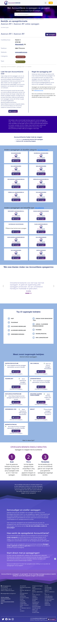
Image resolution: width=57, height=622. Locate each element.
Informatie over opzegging (16, 373)
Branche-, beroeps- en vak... (25, 591)
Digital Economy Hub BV (43, 618)
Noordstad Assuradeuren (41, 153)
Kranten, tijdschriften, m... (37, 592)
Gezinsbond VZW (10, 409)
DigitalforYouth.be (11, 363)
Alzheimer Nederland (18, 330)
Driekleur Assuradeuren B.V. (41, 179)
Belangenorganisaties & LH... (25, 588)
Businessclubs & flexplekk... (24, 594)
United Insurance (41, 250)
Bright (32, 409)
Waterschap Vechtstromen (16, 224)
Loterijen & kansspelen (35, 598)
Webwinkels (47, 605)
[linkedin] (10, 619)
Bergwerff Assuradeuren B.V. (16, 211)
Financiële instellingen (23, 601)
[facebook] (6, 619)
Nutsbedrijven (35, 602)
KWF (12, 318)
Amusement (23, 586)
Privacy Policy (37, 620)
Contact (3, 600)
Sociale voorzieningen (48, 586)
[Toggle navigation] (45, 2)
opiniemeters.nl (35, 378)
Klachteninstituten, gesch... (36, 589)
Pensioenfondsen (36, 606)
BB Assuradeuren (16, 153)
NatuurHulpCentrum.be (13, 394)
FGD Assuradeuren (41, 192)
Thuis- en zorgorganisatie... (49, 595)
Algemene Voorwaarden (44, 620)
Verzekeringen (20, 57)
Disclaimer (32, 620)
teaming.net (9, 378)
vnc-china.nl (34, 363)
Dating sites (23, 596)
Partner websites (5, 597)
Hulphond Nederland (18, 326)
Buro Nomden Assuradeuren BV (16, 237)
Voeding (47, 602)
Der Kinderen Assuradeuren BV (16, 179)
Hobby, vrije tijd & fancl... (24, 605)
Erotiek (21, 599)
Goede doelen (23, 603)
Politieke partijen (36, 608)
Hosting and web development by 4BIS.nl (37, 619)
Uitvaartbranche (48, 597)
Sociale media (35, 612)
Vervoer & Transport (49, 599)
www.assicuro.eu (21, 52)
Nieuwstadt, (19, 44)
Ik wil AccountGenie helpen (7, 601)
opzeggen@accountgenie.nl (9, 593)
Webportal (47, 603)
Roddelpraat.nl (41, 333)
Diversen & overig (24, 597)
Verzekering (20, 61)
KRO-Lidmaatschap (42, 337)
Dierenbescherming (17, 334)
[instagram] (13, 619)
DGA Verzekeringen (41, 237)
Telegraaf (14, 322)
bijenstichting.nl (11, 424)
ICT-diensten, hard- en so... (25, 608)
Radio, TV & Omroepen (35, 610)
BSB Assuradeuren (41, 166)
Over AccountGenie (5, 598)
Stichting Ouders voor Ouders (36, 394)
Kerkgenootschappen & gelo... (37, 586)
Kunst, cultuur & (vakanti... (36, 595)
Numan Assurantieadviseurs (41, 211)
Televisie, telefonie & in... (49, 592)
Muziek (34, 600)
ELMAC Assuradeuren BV (41, 224)
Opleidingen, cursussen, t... (35, 604)
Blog (2, 603)
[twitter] (3, 619)
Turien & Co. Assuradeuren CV (16, 192)
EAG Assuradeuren (16, 166)
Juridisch (22, 611)
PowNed (38, 329)
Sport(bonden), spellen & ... (48, 589)
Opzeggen (51, 34)
